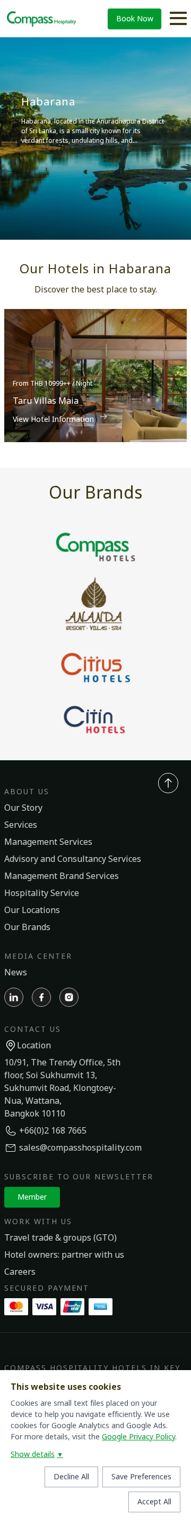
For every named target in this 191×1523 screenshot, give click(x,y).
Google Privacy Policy (138, 1437)
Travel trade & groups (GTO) (60, 1238)
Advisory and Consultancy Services (72, 859)
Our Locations (32, 910)
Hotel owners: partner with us (64, 1255)
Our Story (23, 808)
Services (20, 825)
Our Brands (27, 927)
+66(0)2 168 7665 (52, 1131)
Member (32, 1197)
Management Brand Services (61, 876)
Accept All (154, 1502)
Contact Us (32, 1029)
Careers (20, 1272)
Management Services (48, 842)
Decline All (71, 1477)
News (15, 972)
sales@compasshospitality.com (80, 1148)
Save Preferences (141, 1477)
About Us (26, 791)
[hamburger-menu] (178, 19)
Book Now (134, 19)
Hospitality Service (41, 893)
